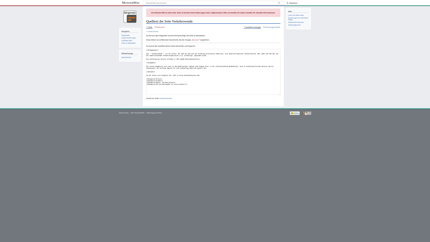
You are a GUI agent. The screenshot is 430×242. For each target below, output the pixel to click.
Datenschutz (124, 113)
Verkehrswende (153, 31)
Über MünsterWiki (137, 113)
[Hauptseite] (129, 16)
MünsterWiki (130, 2)
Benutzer (195, 40)
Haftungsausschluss (154, 113)
